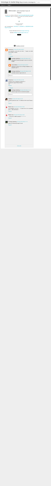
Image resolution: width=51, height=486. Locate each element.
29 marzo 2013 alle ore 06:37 (23, 64)
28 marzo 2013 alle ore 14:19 (17, 98)
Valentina (10, 98)
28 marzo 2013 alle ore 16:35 (19, 106)
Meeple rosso (11, 106)
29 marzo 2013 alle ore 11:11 (25, 90)
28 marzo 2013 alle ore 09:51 (18, 49)
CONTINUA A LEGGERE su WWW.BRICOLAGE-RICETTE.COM (19, 27)
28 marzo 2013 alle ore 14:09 (18, 79)
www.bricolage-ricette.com (23, 32)
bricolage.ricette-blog (25, 30)
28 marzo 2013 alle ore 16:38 (19, 114)
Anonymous (10, 49)
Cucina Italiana (14, 64)
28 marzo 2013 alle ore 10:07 (25, 58)
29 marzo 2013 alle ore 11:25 (25, 71)
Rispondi (10, 54)
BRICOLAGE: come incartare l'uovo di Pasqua (19, 11)
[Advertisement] (40, 29)
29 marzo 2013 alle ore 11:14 (22, 121)
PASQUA (15, 32)
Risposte (11, 56)
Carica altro (19, 145)
